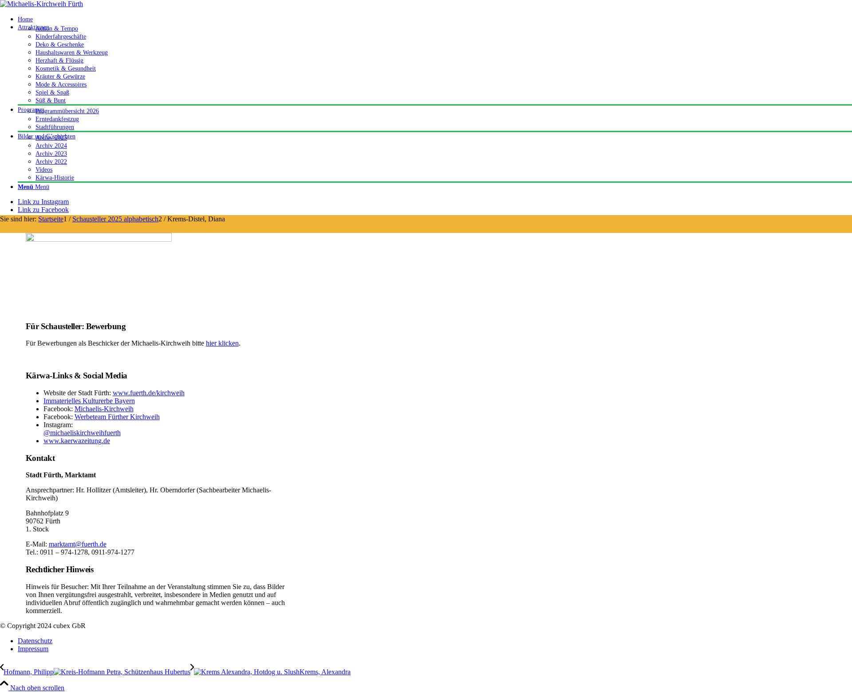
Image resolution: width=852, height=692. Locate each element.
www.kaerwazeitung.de (76, 440)
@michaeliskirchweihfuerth (82, 432)
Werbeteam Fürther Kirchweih (117, 417)
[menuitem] (435, 19)
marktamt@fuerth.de (77, 544)
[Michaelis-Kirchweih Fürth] (41, 4)
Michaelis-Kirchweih (104, 409)
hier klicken (222, 343)
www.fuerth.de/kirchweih (149, 393)
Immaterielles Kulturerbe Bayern (89, 401)
